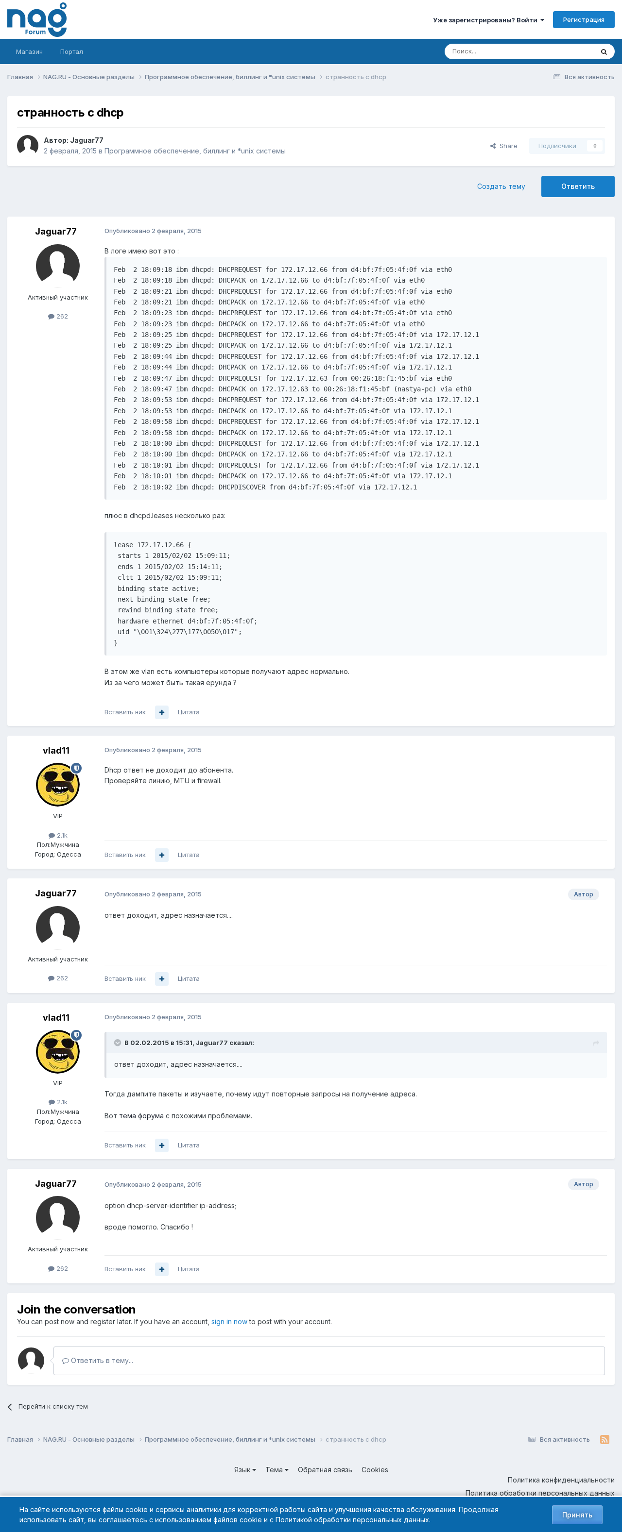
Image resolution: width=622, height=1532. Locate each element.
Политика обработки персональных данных (540, 1493)
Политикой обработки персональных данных (352, 1519)
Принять (577, 1515)
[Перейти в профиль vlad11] (58, 785)
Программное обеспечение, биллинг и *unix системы (195, 151)
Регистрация (584, 19)
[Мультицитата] (162, 712)
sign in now (229, 1321)
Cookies (375, 1469)
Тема (275, 1469)
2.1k (61, 835)
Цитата (189, 712)
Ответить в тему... (101, 1360)
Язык (243, 1469)
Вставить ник (125, 712)
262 (61, 316)
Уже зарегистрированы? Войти (486, 20)
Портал (71, 51)
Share (507, 146)
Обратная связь (325, 1469)
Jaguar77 (87, 140)
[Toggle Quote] (118, 1042)
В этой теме (563, 51)
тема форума (141, 1115)
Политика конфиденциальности (561, 1480)
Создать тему (501, 186)
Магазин (29, 51)
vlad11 (56, 750)
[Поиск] (604, 51)
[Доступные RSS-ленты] (605, 1440)
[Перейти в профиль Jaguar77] (27, 145)
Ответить (578, 186)
